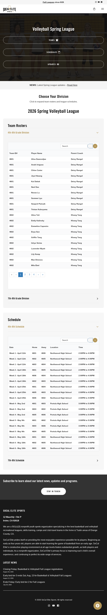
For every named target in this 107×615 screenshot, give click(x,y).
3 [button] (29, 274)
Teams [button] (52, 40)
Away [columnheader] (43, 347)
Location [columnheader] (54, 347)
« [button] (11, 274)
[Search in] (95, 146)
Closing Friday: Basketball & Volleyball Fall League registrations (33, 569)
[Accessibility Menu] (97, 605)
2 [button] (25, 274)
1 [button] (20, 274)
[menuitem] (95, 2)
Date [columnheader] (11, 347)
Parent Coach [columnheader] (77, 153)
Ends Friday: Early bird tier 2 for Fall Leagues (24, 582)
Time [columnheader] (81, 347)
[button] (95, 2)
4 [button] (33, 274)
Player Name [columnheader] (36, 153)
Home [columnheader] (34, 347)
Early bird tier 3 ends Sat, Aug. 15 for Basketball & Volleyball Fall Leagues (37, 575)
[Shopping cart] (93, 9)
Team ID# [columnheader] (13, 153)
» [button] (42, 274)
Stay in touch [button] (53, 491)
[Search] (90, 146)
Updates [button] (52, 64)
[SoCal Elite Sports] (9, 9)
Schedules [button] (52, 52)
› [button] (38, 274)
